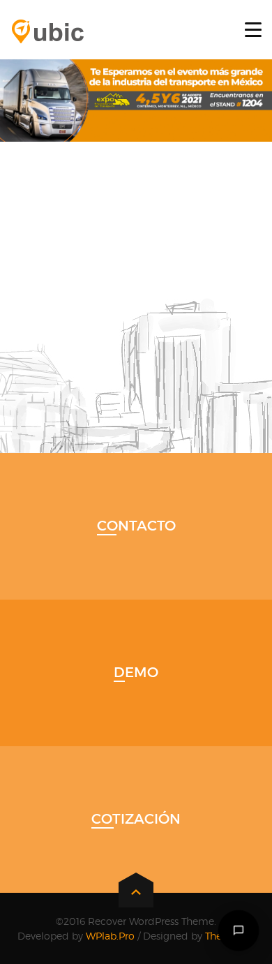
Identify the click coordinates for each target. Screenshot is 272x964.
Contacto (136, 525)
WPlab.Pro (110, 936)
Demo (136, 672)
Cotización (136, 818)
